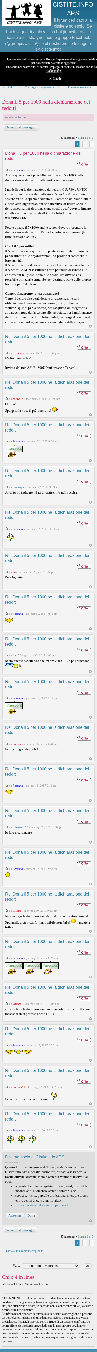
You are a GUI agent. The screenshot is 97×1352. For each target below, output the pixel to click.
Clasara (17, 910)
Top (90, 326)
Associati (14, 1216)
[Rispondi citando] (84, 164)
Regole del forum (15, 117)
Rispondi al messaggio (20, 127)
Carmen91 (19, 1087)
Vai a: (16, 1265)
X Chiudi (55, 78)
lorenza (17, 1003)
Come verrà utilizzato (65, 1348)
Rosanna (18, 169)
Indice (11, 87)
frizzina (17, 353)
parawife (18, 398)
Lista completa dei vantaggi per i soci (41, 1205)
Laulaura (18, 743)
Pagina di (86, 137)
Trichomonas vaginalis (77, 87)
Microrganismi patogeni (39, 87)
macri (16, 572)
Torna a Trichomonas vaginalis (24, 1251)
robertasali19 (20, 827)
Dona (31, 1216)
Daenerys (18, 487)
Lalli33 (17, 655)
